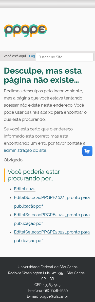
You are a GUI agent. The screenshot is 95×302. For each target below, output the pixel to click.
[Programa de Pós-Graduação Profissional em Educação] (25, 30)
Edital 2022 (24, 188)
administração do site (25, 150)
